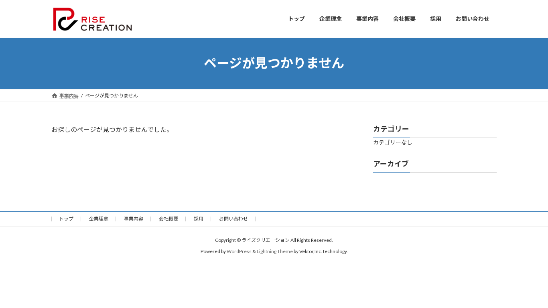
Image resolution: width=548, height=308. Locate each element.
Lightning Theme (275, 251)
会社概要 (168, 219)
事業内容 (133, 219)
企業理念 (98, 219)
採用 (198, 219)
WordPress (239, 251)
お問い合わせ (233, 219)
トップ (66, 219)
